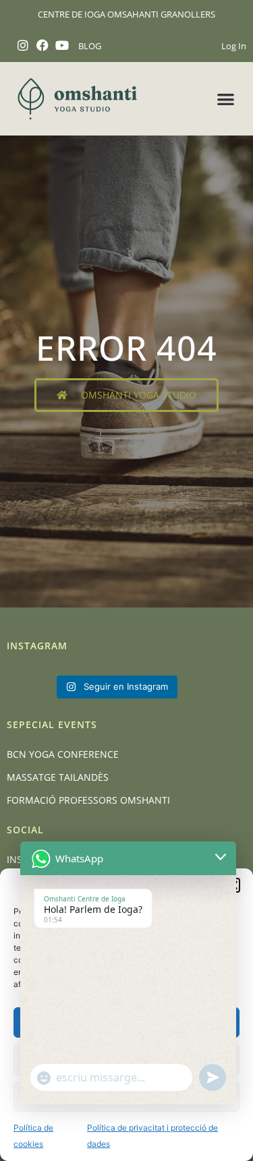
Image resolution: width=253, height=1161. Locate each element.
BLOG (89, 46)
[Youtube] (62, 45)
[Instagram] (23, 45)
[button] (226, 99)
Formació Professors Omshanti (88, 800)
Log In (233, 46)
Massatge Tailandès (58, 777)
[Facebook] (43, 45)
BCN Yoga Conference (63, 754)
